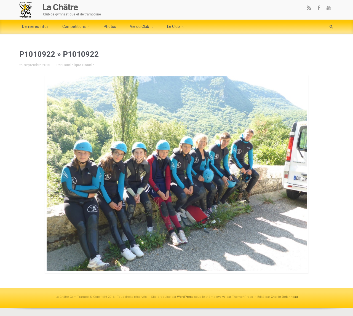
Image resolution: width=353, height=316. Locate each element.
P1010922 (37, 54)
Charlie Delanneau (284, 297)
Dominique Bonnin (78, 65)
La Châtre (60, 7)
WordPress (185, 297)
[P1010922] (176, 174)
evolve (221, 297)
